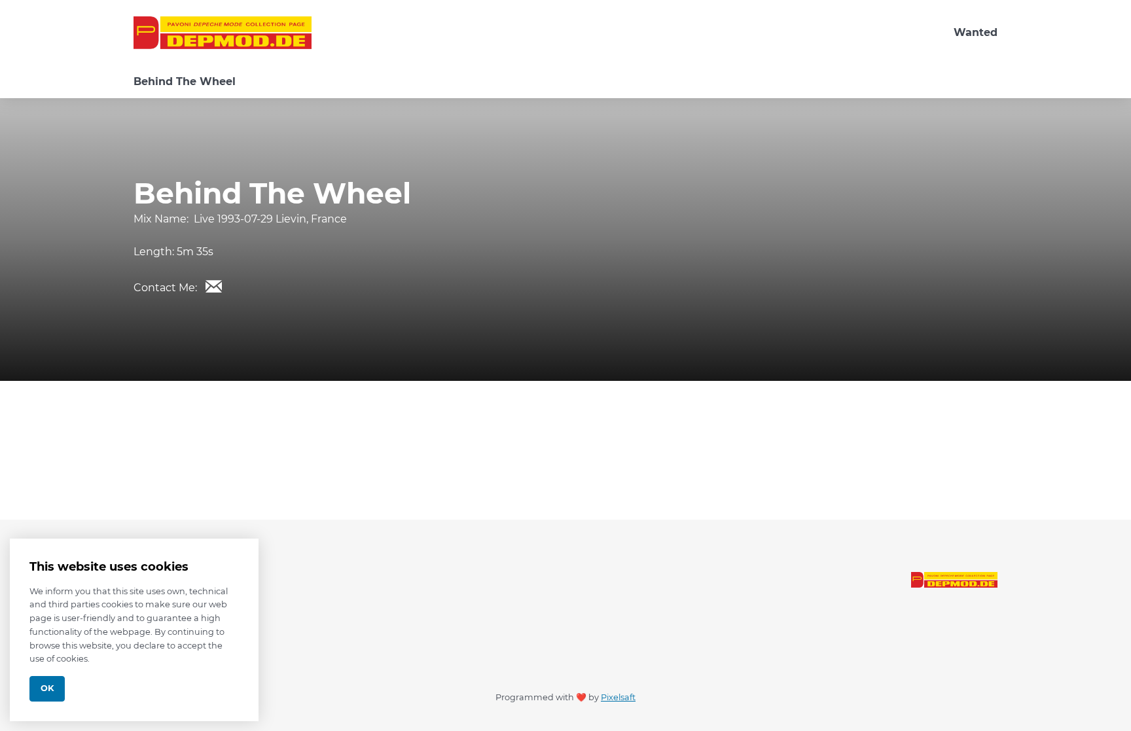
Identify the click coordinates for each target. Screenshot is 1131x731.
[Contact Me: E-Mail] (213, 286)
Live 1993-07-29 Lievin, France (270, 219)
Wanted (975, 32)
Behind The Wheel (185, 81)
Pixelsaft (618, 697)
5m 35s (195, 251)
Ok (47, 688)
